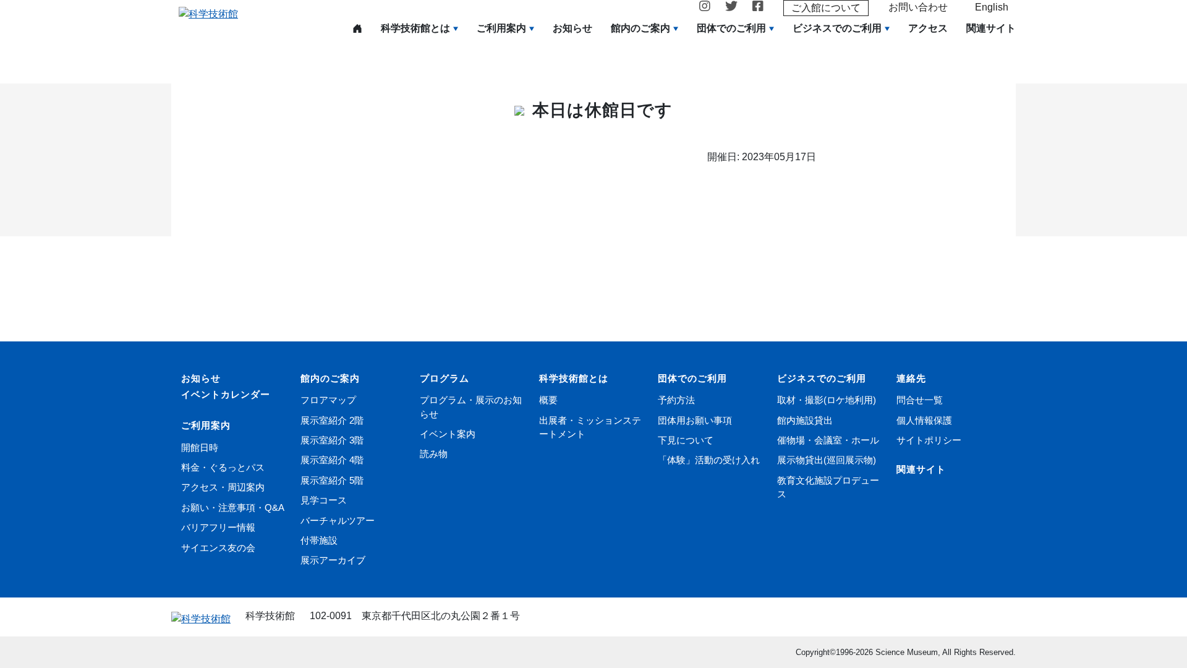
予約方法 (676, 400)
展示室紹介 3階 (332, 440)
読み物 (434, 453)
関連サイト (991, 28)
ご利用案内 (501, 28)
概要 (548, 400)
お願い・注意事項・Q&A (232, 507)
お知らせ (572, 28)
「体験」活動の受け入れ (709, 460)
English (991, 7)
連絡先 (911, 378)
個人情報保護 (924, 420)
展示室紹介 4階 (332, 460)
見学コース (323, 500)
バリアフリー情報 (218, 527)
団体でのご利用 (731, 28)
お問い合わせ (918, 7)
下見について (685, 440)
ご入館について (826, 7)
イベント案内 (447, 434)
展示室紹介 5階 (332, 480)
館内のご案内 (640, 28)
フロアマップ (328, 400)
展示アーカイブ (332, 560)
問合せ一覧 (919, 400)
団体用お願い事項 (695, 420)
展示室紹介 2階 (332, 420)
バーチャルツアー (337, 520)
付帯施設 (319, 540)
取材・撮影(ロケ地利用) (826, 400)
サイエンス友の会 (218, 547)
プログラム (444, 378)
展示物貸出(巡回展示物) (826, 460)
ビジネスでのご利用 (837, 28)
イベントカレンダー (225, 394)
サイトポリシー (928, 440)
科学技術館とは (415, 28)
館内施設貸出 (805, 420)
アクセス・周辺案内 (223, 487)
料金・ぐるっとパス (223, 467)
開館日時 (199, 447)
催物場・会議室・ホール (828, 440)
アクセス (928, 28)
